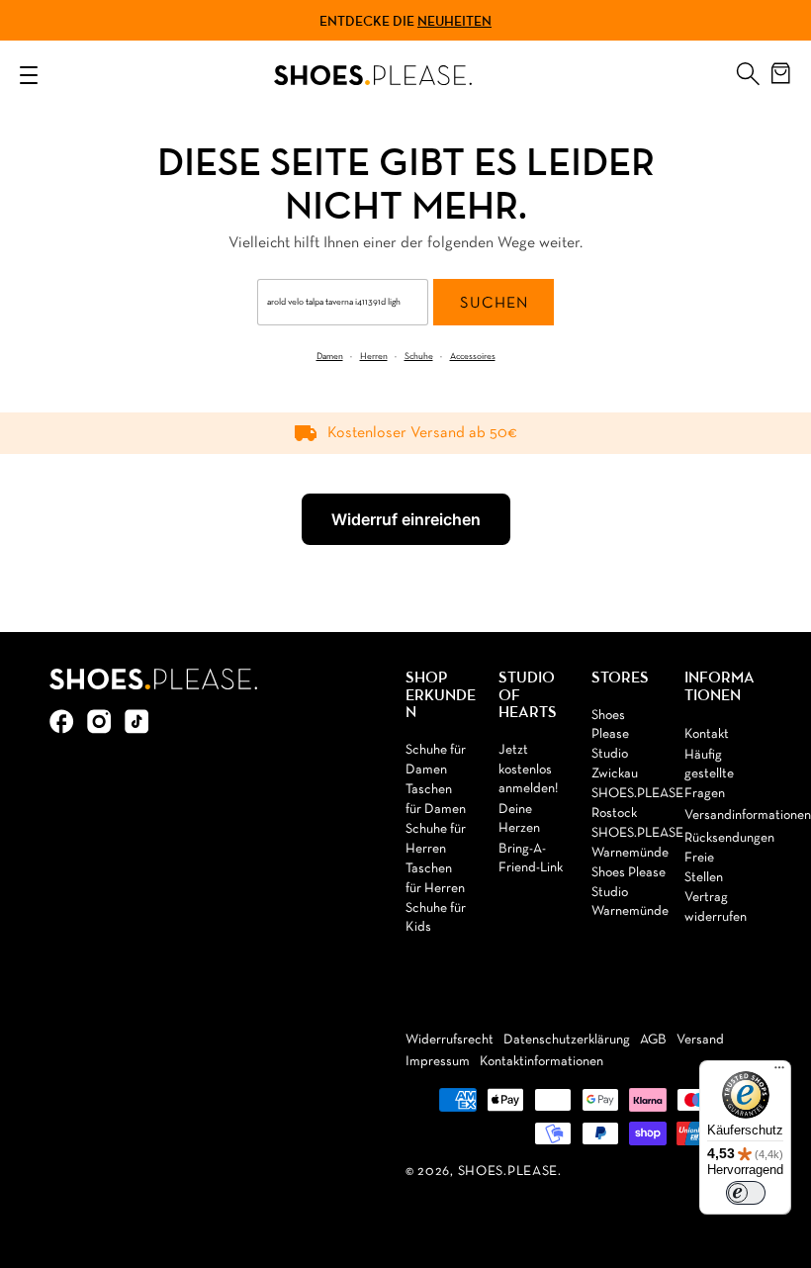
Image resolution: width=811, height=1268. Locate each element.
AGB (653, 1040)
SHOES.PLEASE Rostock (637, 803)
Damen (329, 356)
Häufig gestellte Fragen (709, 774)
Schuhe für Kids (436, 918)
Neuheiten (454, 21)
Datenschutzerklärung (566, 1040)
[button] (748, 69)
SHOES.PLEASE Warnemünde (637, 843)
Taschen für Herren (435, 878)
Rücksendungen (729, 838)
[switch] (746, 1193)
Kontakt (706, 734)
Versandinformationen (747, 815)
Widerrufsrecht (450, 1040)
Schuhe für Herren (436, 839)
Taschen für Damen (436, 799)
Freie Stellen (703, 868)
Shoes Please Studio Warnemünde (630, 892)
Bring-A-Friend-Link (530, 859)
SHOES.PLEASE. (510, 1171)
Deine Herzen (519, 819)
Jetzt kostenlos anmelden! (528, 769)
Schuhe (419, 356)
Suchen (494, 304)
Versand (700, 1040)
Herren (374, 356)
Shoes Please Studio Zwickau (614, 744)
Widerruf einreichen (406, 519)
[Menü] (779, 1072)
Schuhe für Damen (436, 760)
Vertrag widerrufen (715, 907)
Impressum (438, 1061)
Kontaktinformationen (541, 1061)
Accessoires (473, 356)
